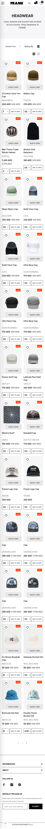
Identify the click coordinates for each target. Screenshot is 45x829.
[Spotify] (20, 785)
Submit (35, 806)
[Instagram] (12, 785)
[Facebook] (4, 785)
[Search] (29, 3)
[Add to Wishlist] (5, 64)
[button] (35, 3)
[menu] (2, 3)
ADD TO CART (15, 111)
